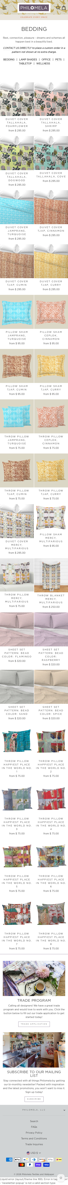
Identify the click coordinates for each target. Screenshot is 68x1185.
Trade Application (34, 1024)
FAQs (34, 1127)
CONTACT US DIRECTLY (17, 48)
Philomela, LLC (34, 1110)
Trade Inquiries (34, 1144)
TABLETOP (25, 64)
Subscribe (34, 1099)
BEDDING (9, 60)
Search (34, 1121)
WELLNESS (43, 64)
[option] (34, 16)
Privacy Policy (34, 1133)
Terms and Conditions (34, 1139)
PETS (58, 60)
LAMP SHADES (28, 60)
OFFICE (46, 60)
